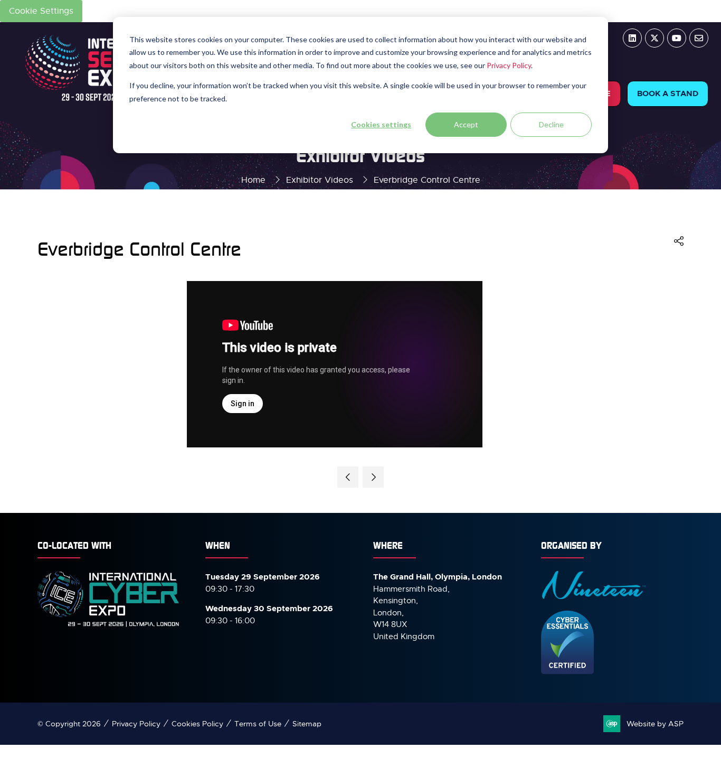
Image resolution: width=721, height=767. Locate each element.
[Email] (698, 38)
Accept (466, 124)
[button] (667, 94)
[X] (654, 38)
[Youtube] (676, 38)
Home (253, 180)
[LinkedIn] (632, 38)
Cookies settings (381, 124)
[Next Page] (373, 477)
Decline (551, 124)
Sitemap (306, 723)
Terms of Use (257, 723)
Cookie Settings (41, 11)
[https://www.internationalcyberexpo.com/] (108, 626)
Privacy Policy (509, 65)
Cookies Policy (197, 723)
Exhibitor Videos (319, 180)
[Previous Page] (347, 477)
